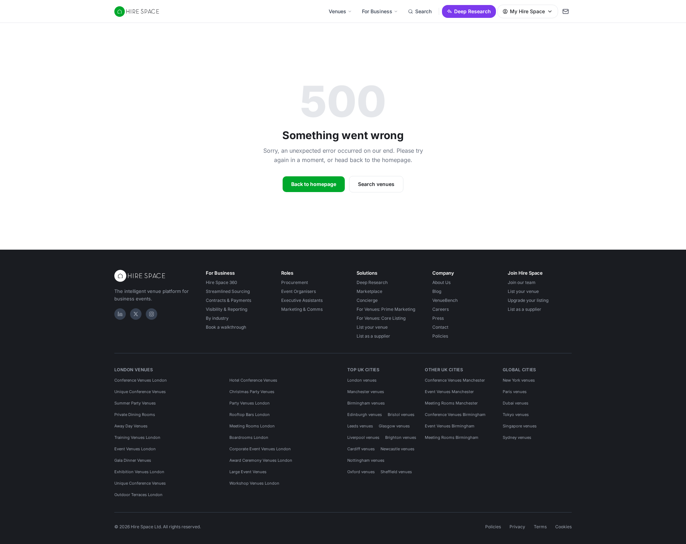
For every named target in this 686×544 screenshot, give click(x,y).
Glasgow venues (394, 425)
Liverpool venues (363, 437)
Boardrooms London (248, 437)
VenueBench (445, 300)
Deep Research (472, 11)
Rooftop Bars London (249, 414)
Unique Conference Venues (140, 391)
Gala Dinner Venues (132, 460)
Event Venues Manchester (449, 391)
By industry (217, 318)
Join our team (522, 282)
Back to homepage (313, 184)
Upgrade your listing (528, 300)
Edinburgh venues (364, 414)
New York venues (519, 380)
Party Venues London (249, 403)
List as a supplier (373, 336)
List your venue (372, 327)
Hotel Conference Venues (253, 380)
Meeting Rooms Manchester (451, 403)
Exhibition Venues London (139, 471)
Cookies (563, 526)
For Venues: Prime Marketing (386, 309)
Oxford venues (361, 471)
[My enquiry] (566, 11)
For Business (377, 11)
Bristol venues (401, 414)
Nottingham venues (365, 460)
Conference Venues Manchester (455, 380)
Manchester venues (365, 391)
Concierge (367, 300)
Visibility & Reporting (226, 309)
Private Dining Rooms (134, 414)
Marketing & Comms (302, 309)
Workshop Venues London (254, 483)
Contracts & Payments (228, 300)
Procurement (294, 282)
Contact (440, 327)
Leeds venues (360, 425)
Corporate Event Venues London (260, 448)
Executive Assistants (302, 300)
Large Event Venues (248, 471)
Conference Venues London (140, 380)
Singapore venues (520, 425)
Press (438, 318)
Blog (436, 291)
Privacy (517, 526)
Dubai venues (515, 403)
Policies (440, 336)
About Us (441, 282)
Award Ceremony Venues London (260, 460)
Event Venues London (135, 448)
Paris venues (515, 391)
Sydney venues (517, 437)
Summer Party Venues (135, 403)
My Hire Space (527, 11)
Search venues (376, 184)
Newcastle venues (397, 448)
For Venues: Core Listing (381, 318)
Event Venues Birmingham (449, 425)
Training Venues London (137, 437)
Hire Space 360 (221, 282)
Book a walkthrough (226, 327)
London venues (362, 380)
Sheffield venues (396, 471)
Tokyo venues (516, 414)
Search (423, 11)
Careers (440, 309)
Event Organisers (298, 291)
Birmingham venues (366, 403)
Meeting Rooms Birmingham (451, 437)
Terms (540, 526)
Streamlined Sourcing (228, 291)
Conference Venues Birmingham (455, 414)
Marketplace (369, 291)
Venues (337, 11)
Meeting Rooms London (252, 425)
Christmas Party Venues (251, 391)
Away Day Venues (131, 425)
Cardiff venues (361, 448)
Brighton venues (400, 437)
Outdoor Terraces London (138, 494)
